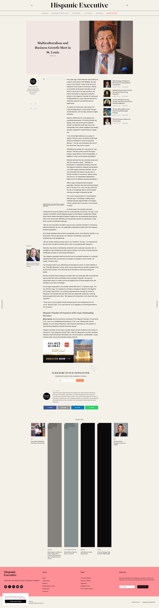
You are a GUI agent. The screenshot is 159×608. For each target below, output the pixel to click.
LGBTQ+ (99, 549)
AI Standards (45, 588)
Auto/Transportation (70, 549)
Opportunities (46, 580)
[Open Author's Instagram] (55, 391)
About (44, 578)
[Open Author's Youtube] (57, 391)
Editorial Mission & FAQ (48, 586)
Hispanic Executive (33, 86)
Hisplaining (84, 583)
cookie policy (22, 597)
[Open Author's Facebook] (54, 391)
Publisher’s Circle (85, 586)
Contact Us (45, 591)
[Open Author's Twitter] (53, 391)
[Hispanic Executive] (79, 5)
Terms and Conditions (149, 602)
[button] (26, 594)
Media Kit (44, 583)
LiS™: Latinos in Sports (87, 588)
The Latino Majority (86, 578)
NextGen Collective (86, 580)
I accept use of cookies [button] (15, 601)
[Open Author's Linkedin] (58, 391)
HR (31, 439)
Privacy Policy (136, 602)
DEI (115, 439)
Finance (50, 549)
